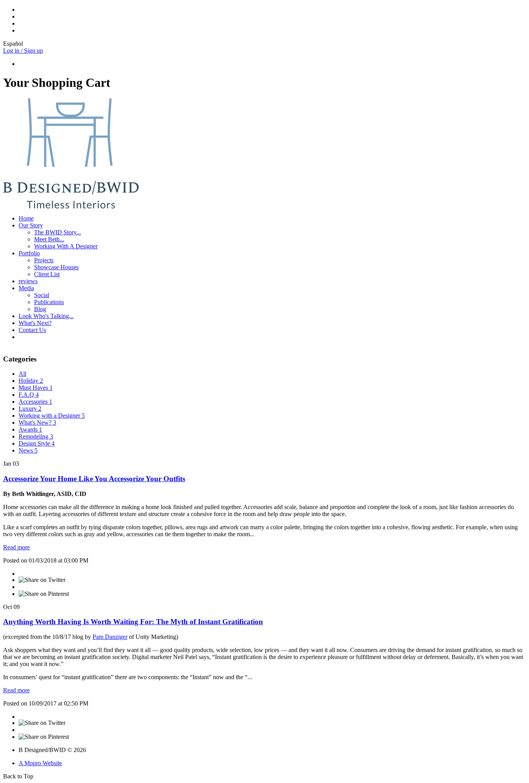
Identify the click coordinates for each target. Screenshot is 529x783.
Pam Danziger (110, 636)
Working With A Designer (66, 246)
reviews (28, 281)
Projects (43, 260)
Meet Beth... (49, 239)
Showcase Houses (56, 267)
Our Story (31, 225)
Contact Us (32, 330)
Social (41, 295)
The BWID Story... (57, 232)
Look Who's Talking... (46, 316)
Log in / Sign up (23, 50)
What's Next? (35, 323)
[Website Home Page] (71, 206)
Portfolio (29, 253)
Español (13, 43)
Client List (47, 274)
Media (26, 288)
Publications (49, 302)
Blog (40, 309)
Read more (16, 547)
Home (26, 218)
